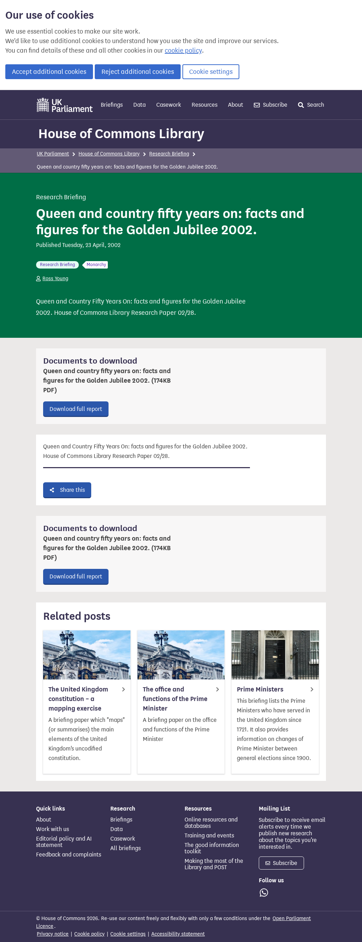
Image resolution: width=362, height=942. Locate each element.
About (235, 104)
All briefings (125, 848)
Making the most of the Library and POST (214, 864)
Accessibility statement (178, 934)
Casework (168, 104)
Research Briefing (169, 154)
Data (139, 104)
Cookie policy (89, 934)
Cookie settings (211, 72)
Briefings (112, 104)
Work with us (52, 829)
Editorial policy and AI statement (64, 842)
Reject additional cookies (137, 72)
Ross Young (55, 279)
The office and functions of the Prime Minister (175, 698)
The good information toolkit (212, 848)
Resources (204, 104)
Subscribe (274, 104)
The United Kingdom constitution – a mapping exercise (78, 698)
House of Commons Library (121, 133)
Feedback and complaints (68, 855)
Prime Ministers (260, 689)
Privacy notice (53, 934)
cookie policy (183, 50)
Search (315, 104)
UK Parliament (53, 154)
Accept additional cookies (49, 72)
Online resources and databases (211, 823)
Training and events (209, 835)
